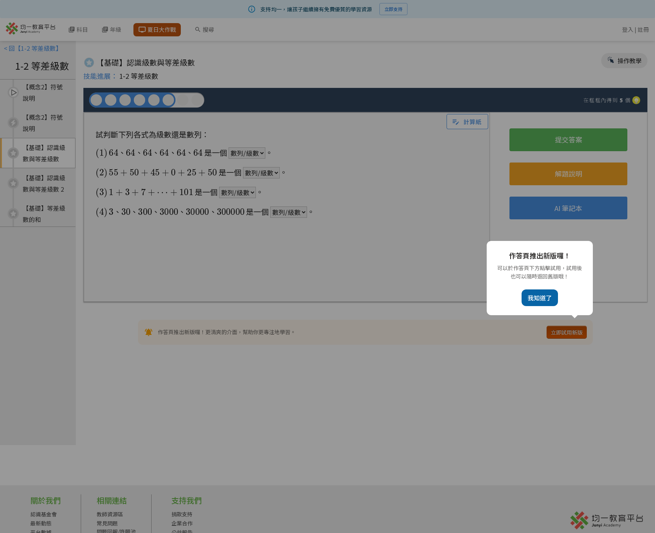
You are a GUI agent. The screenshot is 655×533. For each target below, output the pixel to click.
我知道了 (540, 297)
